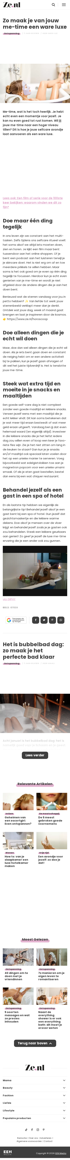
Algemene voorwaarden (29, 1141)
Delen (35, 620)
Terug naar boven (32, 1043)
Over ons (33, 1138)
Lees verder (35, 755)
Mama (7, 1080)
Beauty (8, 1088)
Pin (52, 620)
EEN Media (60, 1153)
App (60, 620)
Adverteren (46, 1138)
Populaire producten (17, 1118)
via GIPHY (9, 599)
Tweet (44, 620)
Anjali (51, 663)
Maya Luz (53, 33)
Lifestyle (8, 1110)
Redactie (22, 1138)
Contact (48, 1141)
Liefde (7, 1103)
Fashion (8, 1095)
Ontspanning (11, 33)
